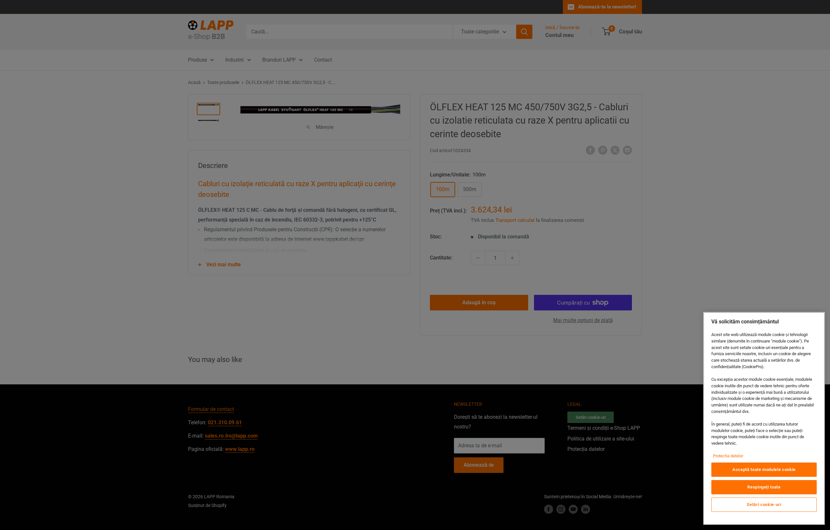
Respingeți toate (764, 487)
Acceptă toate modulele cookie (764, 469)
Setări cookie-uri (764, 504)
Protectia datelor (728, 455)
